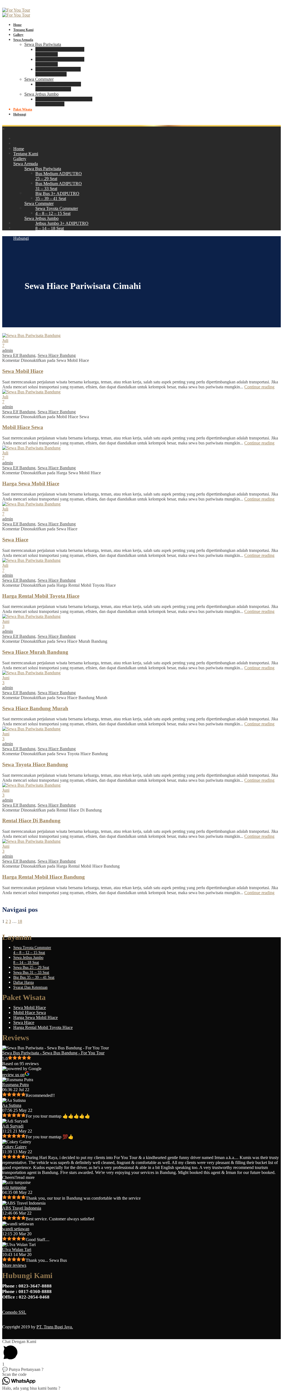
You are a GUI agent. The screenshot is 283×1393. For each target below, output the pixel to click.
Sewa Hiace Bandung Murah (35, 708)
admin (7, 350)
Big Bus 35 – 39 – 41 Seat (33, 977)
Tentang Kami (23, 30)
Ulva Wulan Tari (16, 1249)
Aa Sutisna (11, 1105)
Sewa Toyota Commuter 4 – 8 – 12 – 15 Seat (58, 86)
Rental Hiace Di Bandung (31, 820)
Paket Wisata (22, 109)
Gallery (18, 35)
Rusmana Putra (15, 1084)
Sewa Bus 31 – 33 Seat (31, 972)
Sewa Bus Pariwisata (42, 44)
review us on (13, 1074)
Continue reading (259, 387)
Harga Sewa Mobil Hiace (30, 483)
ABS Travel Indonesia (21, 1208)
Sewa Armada (23, 40)
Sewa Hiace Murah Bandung (35, 652)
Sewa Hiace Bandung (57, 355)
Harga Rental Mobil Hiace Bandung (43, 877)
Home (17, 25)
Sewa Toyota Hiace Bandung (35, 764)
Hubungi (19, 114)
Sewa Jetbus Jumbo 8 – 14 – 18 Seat (28, 960)
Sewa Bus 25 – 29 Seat (31, 967)
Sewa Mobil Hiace (22, 371)
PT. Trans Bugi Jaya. (54, 1326)
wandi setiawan (15, 1228)
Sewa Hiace (15, 540)
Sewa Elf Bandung (18, 355)
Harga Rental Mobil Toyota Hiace (40, 596)
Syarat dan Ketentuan (30, 987)
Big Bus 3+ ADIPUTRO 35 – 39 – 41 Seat (58, 72)
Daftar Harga (23, 982)
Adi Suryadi (12, 1126)
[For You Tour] (16, 10)
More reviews (14, 1265)
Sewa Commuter (39, 79)
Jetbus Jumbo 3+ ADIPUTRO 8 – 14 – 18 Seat (63, 101)
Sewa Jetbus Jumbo (41, 94)
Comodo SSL (14, 1312)
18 (20, 921)
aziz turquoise (14, 1187)
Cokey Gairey (14, 1146)
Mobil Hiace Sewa (22, 427)
